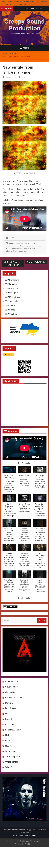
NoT (7, 735)
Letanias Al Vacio (13, 730)
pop (28, 246)
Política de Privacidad (30, 841)
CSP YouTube (11, 314)
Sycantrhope (18, 251)
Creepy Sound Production (24, 25)
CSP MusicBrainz (12, 297)
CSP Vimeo (10, 310)
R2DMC (12, 238)
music (24, 246)
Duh (7, 714)
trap (25, 251)
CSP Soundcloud (12, 301)
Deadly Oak (10, 708)
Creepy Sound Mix (13, 698)
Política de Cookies (23, 844)
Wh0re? (8, 767)
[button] (27, 463)
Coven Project (11, 687)
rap (38, 246)
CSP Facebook (11, 288)
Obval (8, 740)
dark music (25, 243)
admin (23, 77)
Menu (26, 48)
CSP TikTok (10, 305)
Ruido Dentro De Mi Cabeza (17, 248)
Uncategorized (11, 762)
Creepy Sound (14, 243)
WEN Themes (31, 835)
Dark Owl (9, 703)
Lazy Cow (9, 724)
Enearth (8, 719)
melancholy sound (13, 246)
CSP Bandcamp (12, 280)
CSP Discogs (11, 284)
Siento (32, 248)
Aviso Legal (12, 841)
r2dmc (33, 246)
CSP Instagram (11, 293)
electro (33, 243)
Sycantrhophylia (12, 757)
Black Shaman (11, 681)
